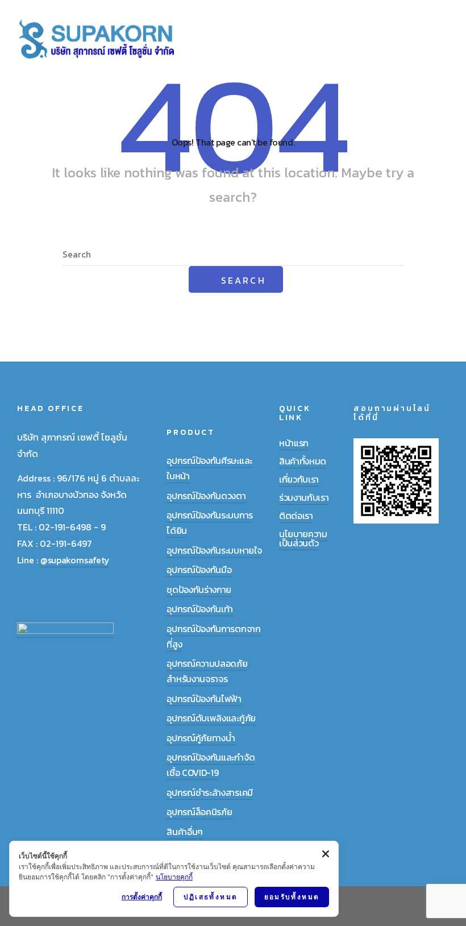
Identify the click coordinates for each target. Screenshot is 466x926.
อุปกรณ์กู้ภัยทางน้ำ (201, 738)
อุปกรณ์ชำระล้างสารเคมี (210, 792)
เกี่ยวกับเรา (299, 479)
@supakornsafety (74, 560)
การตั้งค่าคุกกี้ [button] (142, 896)
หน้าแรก (294, 443)
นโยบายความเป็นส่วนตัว (303, 538)
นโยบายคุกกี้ (174, 877)
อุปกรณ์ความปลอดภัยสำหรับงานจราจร (207, 671)
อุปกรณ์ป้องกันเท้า (200, 609)
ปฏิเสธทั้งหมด (211, 896)
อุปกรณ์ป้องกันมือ (199, 569)
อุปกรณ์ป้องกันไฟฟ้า (204, 698)
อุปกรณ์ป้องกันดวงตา (206, 496)
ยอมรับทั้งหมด (292, 896)
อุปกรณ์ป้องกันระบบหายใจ (214, 550)
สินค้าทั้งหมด (302, 461)
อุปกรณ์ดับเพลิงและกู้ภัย (211, 718)
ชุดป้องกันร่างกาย (199, 589)
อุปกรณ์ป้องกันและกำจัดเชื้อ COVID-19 (211, 764)
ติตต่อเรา (296, 515)
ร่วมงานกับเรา (303, 497)
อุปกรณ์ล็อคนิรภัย (199, 812)
